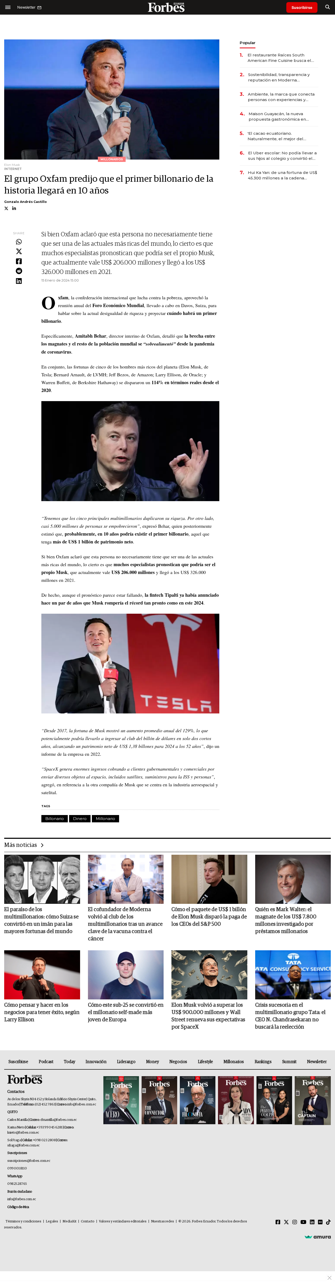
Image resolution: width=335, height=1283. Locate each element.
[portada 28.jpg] (236, 1100)
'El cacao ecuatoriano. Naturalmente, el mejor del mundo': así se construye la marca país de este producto (282, 136)
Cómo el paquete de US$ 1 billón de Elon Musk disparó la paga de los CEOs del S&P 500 (209, 917)
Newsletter (317, 1062)
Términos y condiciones (23, 1221)
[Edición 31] (121, 1100)
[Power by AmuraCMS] (318, 1237)
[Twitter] (19, 252)
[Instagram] (294, 1222)
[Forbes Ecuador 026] (312, 1100)
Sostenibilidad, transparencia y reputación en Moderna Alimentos (279, 77)
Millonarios (234, 1062)
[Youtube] (303, 1222)
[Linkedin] (19, 281)
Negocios (178, 1062)
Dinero (80, 818)
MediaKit (69, 1221)
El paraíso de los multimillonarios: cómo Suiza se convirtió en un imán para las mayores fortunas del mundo (41, 920)
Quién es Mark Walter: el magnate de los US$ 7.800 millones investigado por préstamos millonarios (285, 920)
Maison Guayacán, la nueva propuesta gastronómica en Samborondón (277, 116)
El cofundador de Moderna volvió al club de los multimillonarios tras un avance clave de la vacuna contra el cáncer (125, 924)
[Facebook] (19, 262)
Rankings (263, 1062)
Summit (289, 1062)
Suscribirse (302, 7)
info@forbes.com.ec (81, 1104)
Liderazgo (126, 1062)
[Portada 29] (197, 1100)
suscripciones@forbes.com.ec (28, 1161)
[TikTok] (328, 1222)
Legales (52, 1221)
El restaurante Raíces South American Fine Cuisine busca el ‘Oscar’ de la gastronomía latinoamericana (279, 57)
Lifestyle (205, 1062)
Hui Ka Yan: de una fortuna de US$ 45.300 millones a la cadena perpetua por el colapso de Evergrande (282, 175)
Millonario (105, 818)
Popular (247, 42)
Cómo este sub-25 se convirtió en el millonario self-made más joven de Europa (126, 1012)
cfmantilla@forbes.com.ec (58, 1120)
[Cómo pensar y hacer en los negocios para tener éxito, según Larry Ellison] (42, 974)
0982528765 (17, 1184)
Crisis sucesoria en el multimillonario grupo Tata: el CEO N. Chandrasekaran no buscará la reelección (290, 1016)
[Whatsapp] (19, 242)
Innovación (96, 1062)
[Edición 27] (274, 1100)
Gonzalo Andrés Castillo (25, 202)
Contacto (87, 1221)
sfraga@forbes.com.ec (23, 1145)
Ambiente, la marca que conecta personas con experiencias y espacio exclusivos (281, 97)
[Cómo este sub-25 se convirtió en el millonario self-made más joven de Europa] (126, 974)
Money (152, 1062)
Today (69, 1062)
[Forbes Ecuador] (167, 7)
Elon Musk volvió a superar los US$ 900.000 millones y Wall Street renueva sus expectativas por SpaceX (208, 1016)
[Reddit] (19, 271)
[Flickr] (320, 1222)
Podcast (46, 1062)
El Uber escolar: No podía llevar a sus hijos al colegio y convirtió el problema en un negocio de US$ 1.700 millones (282, 155)
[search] (327, 7)
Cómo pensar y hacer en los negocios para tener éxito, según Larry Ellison (42, 1012)
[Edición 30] (159, 1100)
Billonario (54, 818)
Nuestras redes (162, 1221)
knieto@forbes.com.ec (23, 1132)
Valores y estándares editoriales (123, 1221)
